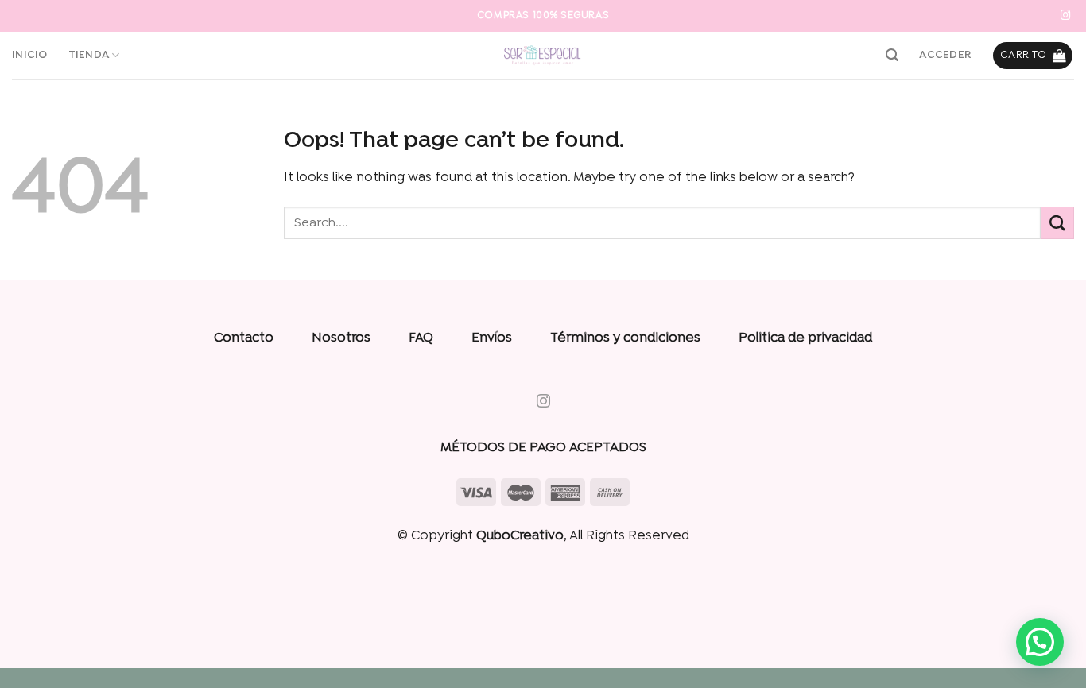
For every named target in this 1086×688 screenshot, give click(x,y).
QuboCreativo (520, 536)
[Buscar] (892, 55)
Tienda (89, 55)
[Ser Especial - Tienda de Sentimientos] (543, 55)
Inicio (30, 55)
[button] (1040, 642)
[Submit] (1057, 223)
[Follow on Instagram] (1066, 15)
